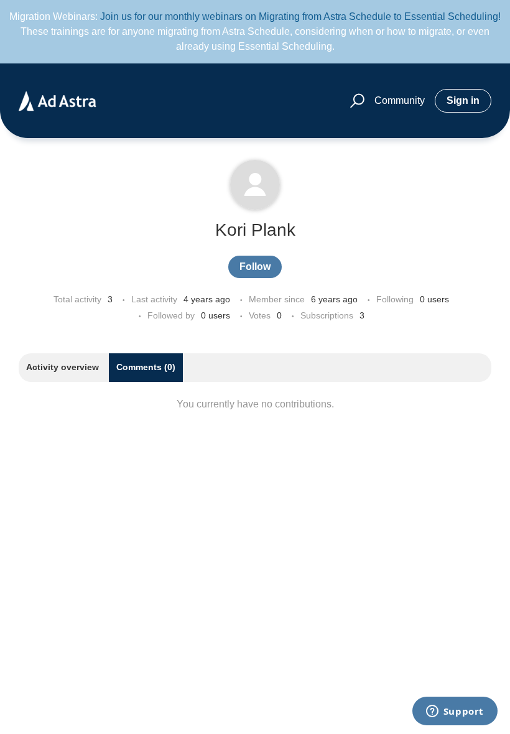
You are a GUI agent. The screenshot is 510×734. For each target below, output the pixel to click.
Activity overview (62, 367)
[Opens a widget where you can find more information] (455, 712)
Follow (255, 266)
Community (399, 100)
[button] (355, 101)
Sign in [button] (463, 100)
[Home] (57, 100)
